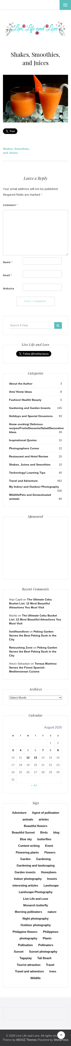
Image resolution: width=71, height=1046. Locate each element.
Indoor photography (28, 878)
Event (49, 845)
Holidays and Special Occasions (31, 416)
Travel (50, 964)
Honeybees (48, 872)
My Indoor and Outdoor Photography (34, 486)
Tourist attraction (28, 964)
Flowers (49, 852)
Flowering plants (27, 852)
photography (28, 938)
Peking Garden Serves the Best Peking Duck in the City (32, 635)
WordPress (61, 1039)
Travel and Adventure (23, 480)
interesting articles (25, 885)
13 (35, 757)
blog (56, 832)
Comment (10, 205)
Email (7, 275)
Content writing (29, 845)
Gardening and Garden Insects (29, 408)
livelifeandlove (19, 631)
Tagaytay (26, 958)
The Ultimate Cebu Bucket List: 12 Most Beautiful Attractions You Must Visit (30, 603)
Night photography (35, 918)
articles (44, 819)
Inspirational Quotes (23, 440)
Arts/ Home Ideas (20, 391)
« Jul (34, 785)
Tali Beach (44, 958)
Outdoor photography (36, 925)
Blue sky (26, 839)
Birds (44, 832)
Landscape (51, 885)
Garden (25, 859)
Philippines (50, 931)
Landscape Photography (35, 892)
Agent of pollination (45, 812)
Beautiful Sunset (23, 832)
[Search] (58, 325)
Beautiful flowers (35, 826)
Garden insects (25, 872)
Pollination (25, 945)
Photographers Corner (24, 448)
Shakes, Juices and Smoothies (29, 464)
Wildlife (35, 978)
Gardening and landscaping (36, 865)
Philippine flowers (25, 931)
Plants (47, 938)
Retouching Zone (21, 647)
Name (7, 262)
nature (52, 911)
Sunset (18, 951)
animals (27, 819)
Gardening (43, 859)
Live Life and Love (35, 898)
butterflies (44, 839)
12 (28, 757)
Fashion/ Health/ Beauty (25, 399)
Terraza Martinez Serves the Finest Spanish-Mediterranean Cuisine (33, 667)
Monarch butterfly (35, 905)
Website (8, 288)
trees (52, 971)
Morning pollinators (28, 911)
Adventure (19, 812)
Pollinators (45, 945)
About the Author (20, 383)
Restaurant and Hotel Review (28, 456)
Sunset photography (43, 951)
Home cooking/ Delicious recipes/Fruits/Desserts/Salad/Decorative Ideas (36, 428)
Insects (52, 878)
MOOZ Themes (26, 1039)
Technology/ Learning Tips (27, 472)
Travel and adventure (29, 971)
